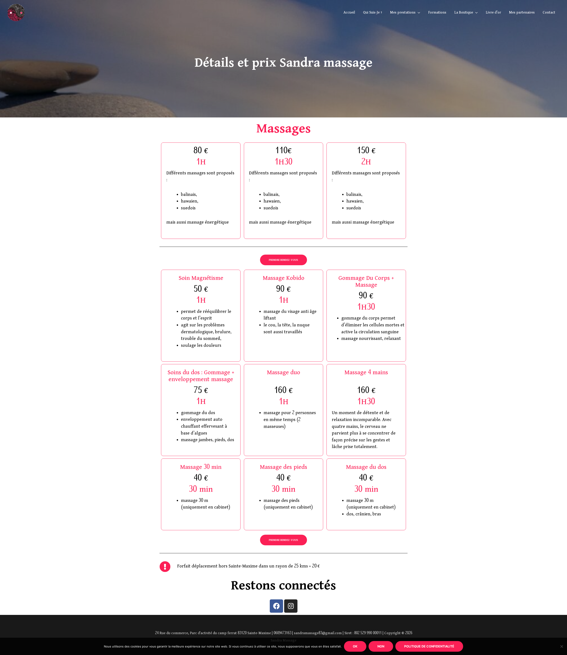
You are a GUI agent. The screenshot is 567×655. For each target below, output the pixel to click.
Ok (355, 646)
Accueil (349, 12)
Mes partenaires (522, 12)
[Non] (561, 646)
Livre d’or (493, 12)
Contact (549, 12)
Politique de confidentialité (429, 646)
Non (380, 646)
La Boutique (463, 12)
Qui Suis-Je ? (372, 12)
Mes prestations (403, 12)
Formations (437, 12)
